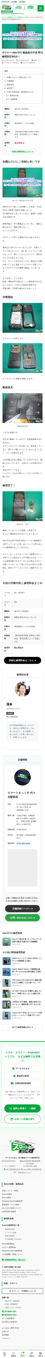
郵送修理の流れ (10, 1315)
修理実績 (10, 17)
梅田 (14, 1)
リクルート (6, 1338)
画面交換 (32, 63)
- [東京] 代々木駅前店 (12, 1301)
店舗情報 (13, 99)
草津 (22, 1)
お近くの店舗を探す (24, 1119)
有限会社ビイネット (25, 1172)
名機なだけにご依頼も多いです (19, 77)
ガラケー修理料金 (9, 1247)
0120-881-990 (23, 843)
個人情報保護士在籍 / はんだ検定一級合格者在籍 (23, 1169)
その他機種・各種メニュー (12, 1254)
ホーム (4, 17)
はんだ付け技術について (11, 1208)
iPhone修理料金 (8, 1244)
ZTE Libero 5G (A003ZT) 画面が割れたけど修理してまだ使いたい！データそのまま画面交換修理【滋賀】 (27, 981)
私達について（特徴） (10, 1191)
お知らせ (5, 1331)
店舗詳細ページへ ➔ (22, 908)
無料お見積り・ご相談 (24, 1108)
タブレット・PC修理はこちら (22, 1291)
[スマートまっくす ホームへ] (22, 1147)
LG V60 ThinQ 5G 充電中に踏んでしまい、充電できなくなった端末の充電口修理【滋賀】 (27, 992)
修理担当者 (14, 95)
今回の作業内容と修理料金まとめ (20, 92)
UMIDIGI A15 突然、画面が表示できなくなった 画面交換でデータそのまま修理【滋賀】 (27, 1003)
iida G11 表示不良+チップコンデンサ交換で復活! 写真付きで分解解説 (27, 940)
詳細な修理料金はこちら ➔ (22, 151)
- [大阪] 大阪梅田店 (11, 1304)
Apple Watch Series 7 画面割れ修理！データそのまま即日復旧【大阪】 (27, 970)
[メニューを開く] (41, 8)
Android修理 (7, 1194)
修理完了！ (11, 88)
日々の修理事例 (8, 1318)
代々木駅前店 (18, 17)
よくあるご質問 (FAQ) (10, 1328)
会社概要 (5, 1335)
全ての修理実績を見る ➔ (22, 1027)
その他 (26, 17)
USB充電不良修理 (9, 1211)
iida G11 (25, 63)
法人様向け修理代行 (10, 1322)
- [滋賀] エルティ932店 (12, 1307)
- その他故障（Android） (13, 1239)
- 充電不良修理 (9, 1236)
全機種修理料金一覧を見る (15, 1259)
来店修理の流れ (10, 1311)
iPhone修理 (6, 1197)
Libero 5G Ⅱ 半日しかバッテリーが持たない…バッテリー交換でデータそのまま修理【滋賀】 (27, 1014)
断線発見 (10, 84)
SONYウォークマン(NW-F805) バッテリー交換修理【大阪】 (27, 959)
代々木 (5, 1)
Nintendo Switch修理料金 (12, 1251)
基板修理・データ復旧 (10, 1204)
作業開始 (10, 81)
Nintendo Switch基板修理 (12, 1201)
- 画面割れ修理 (9, 1229)
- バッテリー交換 (10, 1233)
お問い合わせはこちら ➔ (22, 917)
